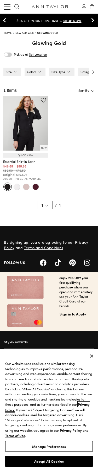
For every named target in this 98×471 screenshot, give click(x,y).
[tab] (12, 72)
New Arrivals (24, 33)
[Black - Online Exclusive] (7, 187)
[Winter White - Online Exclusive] (17, 187)
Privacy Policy (71, 430)
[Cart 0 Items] (92, 6)
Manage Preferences (49, 446)
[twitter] (62, 262)
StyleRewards (16, 341)
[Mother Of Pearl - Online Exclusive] (26, 187)
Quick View (25, 155)
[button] (38, 54)
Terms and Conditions (43, 247)
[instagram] (89, 262)
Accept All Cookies (49, 461)
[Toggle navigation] (7, 7)
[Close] (91, 356)
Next (91, 20)
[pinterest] (76, 262)
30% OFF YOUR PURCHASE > (48, 20)
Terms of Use (15, 435)
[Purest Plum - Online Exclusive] (36, 187)
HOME (8, 33)
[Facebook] (47, 262)
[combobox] (78, 90)
